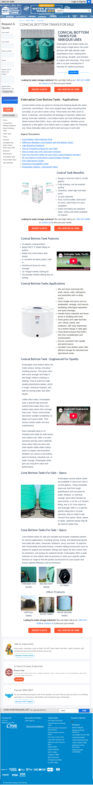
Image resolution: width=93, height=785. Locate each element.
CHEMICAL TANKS (53, 755)
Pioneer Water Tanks (9, 160)
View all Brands (8, 163)
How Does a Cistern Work (56, 737)
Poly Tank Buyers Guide (33, 161)
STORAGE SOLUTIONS (55, 760)
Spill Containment (53, 757)
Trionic (5, 137)
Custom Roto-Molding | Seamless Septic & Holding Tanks (9, 127)
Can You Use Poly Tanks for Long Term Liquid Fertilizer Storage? (51, 155)
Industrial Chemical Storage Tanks (56, 724)
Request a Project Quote (24, 655)
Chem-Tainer (7, 134)
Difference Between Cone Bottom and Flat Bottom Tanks (47, 142)
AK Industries (7, 154)
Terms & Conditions (35, 726)
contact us (46, 83)
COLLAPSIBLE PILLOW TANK (80, 735)
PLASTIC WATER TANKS (79, 742)
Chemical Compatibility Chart (35, 164)
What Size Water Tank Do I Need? (56, 733)
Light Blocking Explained (33, 145)
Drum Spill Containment (55, 720)
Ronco (5, 120)
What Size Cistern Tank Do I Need (56, 743)
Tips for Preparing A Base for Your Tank (40, 148)
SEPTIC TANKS (52, 752)
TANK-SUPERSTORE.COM (80, 740)
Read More (73, 72)
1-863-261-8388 (82, 80)
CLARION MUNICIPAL (78, 737)
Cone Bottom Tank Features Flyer (37, 139)
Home (21, 20)
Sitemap (24, 783)
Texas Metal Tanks (9, 157)
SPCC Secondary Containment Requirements (57, 729)
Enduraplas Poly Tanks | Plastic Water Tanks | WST (9, 145)
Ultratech (6, 140)
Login (74, 1)
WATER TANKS (30, 20)
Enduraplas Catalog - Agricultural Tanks (40, 167)
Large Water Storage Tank (56, 740)
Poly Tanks (40, 20)
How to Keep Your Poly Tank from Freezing (41, 152)
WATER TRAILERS (53, 749)
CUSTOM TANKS (53, 762)
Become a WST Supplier (24, 701)
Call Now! (19, 679)
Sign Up (82, 1)
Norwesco (6, 151)
